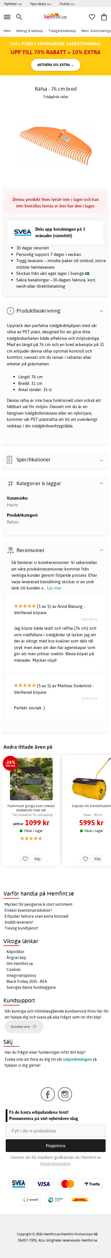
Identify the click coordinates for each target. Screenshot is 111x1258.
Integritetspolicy (21, 975)
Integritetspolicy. (55, 1163)
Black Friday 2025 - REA (27, 981)
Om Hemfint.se (20, 963)
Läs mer (54, 588)
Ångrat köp (16, 957)
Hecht (12, 505)
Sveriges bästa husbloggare (31, 987)
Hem (7, 31)
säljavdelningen (77, 1059)
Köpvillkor (15, 951)
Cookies (14, 969)
